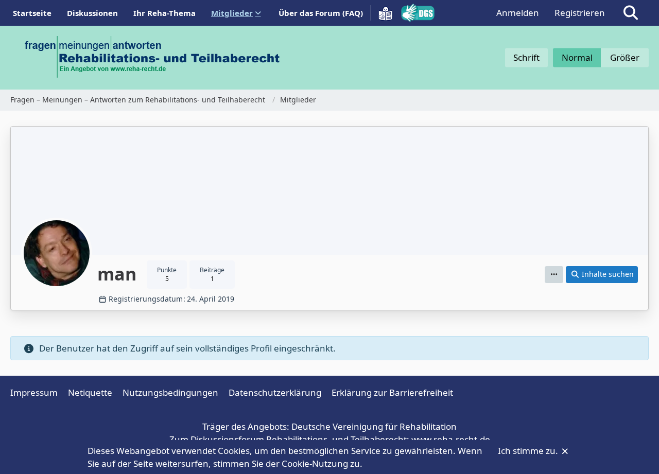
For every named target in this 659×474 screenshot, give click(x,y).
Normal (577, 57)
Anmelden (517, 13)
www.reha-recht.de (450, 439)
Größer (624, 57)
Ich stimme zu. (529, 451)
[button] (554, 274)
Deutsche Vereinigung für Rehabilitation (374, 426)
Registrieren (579, 13)
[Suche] (631, 13)
